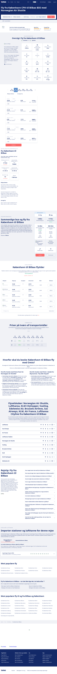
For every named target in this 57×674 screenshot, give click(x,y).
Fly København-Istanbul (47, 568)
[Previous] (11, 337)
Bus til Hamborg (18, 660)
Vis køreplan (5, 178)
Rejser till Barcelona (47, 656)
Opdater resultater (27, 275)
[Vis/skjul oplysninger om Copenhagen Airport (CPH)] (54, 553)
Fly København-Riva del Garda (7, 573)
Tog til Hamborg (4, 658)
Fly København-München (47, 605)
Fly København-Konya (5, 568)
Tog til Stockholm (5, 656)
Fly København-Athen (46, 570)
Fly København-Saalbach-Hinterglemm (23, 573)
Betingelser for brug (21, 670)
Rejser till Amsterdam (47, 655)
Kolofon (13, 670)
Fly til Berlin (31, 658)
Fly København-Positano (20, 570)
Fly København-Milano (19, 605)
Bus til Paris (17, 658)
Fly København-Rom (19, 568)
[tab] (11, 93)
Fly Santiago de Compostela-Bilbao (8, 615)
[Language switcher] (35, 2)
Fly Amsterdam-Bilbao (46, 613)
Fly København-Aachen (33, 570)
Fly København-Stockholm (33, 603)
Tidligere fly (6, 311)
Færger (18, 2)
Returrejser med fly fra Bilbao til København (10, 586)
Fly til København (32, 655)
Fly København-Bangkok (6, 613)
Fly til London (32, 656)
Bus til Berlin (17, 656)
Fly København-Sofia (46, 610)
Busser (12, 2)
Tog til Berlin (4, 655)
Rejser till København (47, 662)
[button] (26, 17)
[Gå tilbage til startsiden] (4, 2)
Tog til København (5, 662)
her (38, 315)
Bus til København (19, 655)
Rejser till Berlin (46, 658)
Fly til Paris (31, 662)
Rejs (43, 653)
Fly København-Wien (32, 608)
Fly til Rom (31, 660)
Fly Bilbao (9, 622)
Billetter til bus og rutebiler (21, 653)
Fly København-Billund (19, 600)
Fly (15, 2)
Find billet (5, 164)
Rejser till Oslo (46, 660)
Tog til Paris (3, 660)
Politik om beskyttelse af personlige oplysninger (37, 670)
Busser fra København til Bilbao (35, 586)
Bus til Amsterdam (19, 662)
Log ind (54, 2)
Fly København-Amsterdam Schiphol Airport (24, 613)
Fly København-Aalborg (6, 610)
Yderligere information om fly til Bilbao (37, 587)
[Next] (35, 89)
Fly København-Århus (32, 610)
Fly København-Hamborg (20, 608)
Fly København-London (6, 605)
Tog (8, 2)
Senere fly (51, 311)
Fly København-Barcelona (20, 603)
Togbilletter (3, 653)
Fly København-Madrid (47, 600)
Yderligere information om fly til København (10, 587)
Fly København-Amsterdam (20, 610)
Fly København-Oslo (5, 608)
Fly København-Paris (32, 568)
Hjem (2, 622)
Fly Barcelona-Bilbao (32, 613)
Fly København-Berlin (5, 570)
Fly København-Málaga (33, 605)
